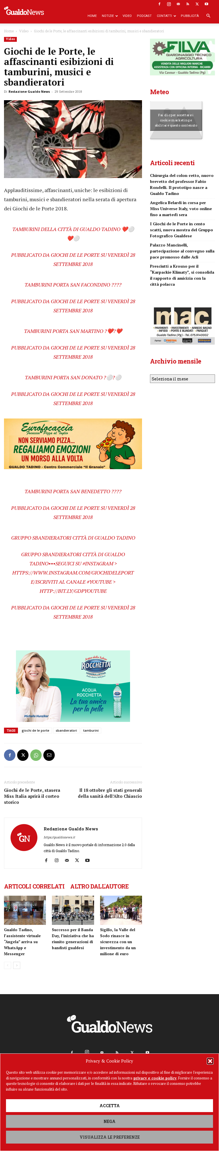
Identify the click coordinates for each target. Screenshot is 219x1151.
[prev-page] (7, 965)
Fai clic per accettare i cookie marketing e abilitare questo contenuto (176, 119)
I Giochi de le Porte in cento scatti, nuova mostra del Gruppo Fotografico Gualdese (181, 229)
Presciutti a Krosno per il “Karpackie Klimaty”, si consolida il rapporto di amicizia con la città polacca (182, 275)
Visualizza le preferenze (110, 1137)
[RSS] (187, 4)
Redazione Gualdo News (29, 91)
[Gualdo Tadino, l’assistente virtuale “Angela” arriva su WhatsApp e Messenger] (25, 910)
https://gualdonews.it (59, 837)
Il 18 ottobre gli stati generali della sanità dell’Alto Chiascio (110, 793)
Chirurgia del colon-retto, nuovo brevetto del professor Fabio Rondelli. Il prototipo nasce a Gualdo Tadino (182, 184)
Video (127, 16)
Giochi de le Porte (75, 254)
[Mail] (178, 4)
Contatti (164, 16)
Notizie (108, 16)
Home (92, 16)
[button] (210, 1061)
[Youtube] (206, 4)
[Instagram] (169, 4)
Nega (109, 1121)
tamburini (91, 730)
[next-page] (16, 965)
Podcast (144, 16)
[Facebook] (159, 4)
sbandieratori (66, 730)
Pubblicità (190, 16)
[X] (197, 4)
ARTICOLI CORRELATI (34, 886)
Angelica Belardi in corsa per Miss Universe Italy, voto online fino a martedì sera (181, 208)
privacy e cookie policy (155, 1078)
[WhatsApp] (36, 755)
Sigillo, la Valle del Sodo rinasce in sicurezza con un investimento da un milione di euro (118, 941)
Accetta (110, 1105)
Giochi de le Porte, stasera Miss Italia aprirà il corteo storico (32, 796)
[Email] (49, 755)
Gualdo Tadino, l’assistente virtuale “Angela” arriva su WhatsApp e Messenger (22, 941)
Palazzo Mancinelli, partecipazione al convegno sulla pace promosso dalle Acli (182, 251)
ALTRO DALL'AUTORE (99, 886)
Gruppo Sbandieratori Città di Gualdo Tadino (73, 537)
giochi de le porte (35, 730)
